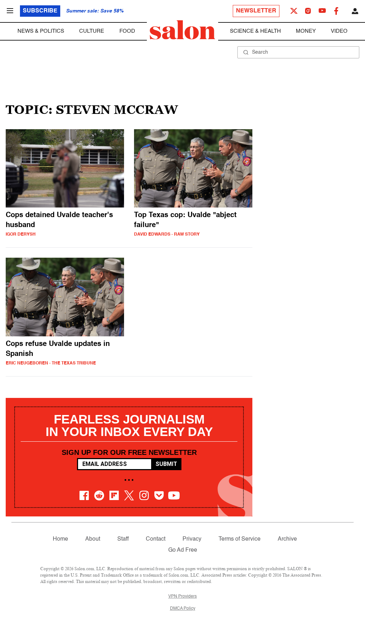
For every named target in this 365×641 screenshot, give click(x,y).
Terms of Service (240, 539)
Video (339, 31)
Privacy (191, 539)
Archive (287, 539)
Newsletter (256, 11)
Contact (155, 539)
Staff (123, 539)
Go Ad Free (182, 550)
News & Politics (40, 31)
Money (306, 31)
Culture (91, 31)
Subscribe (40, 11)
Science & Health (255, 31)
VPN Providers (182, 596)
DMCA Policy (182, 608)
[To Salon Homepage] (182, 29)
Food (127, 31)
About (92, 539)
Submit (166, 464)
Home (60, 539)
